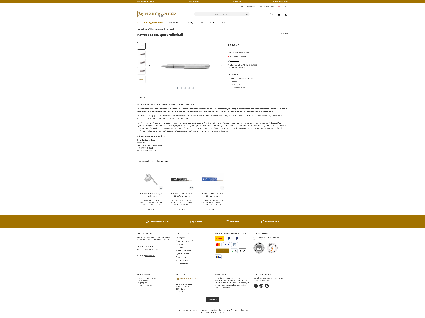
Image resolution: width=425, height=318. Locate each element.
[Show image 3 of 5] (185, 88)
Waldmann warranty (183, 250)
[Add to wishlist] (161, 188)
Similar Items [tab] (162, 161)
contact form (150, 256)
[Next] (221, 66)
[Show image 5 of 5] (193, 88)
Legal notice (180, 247)
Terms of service (182, 260)
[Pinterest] (266, 285)
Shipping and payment (184, 241)
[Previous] (149, 66)
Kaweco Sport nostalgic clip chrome (151, 194)
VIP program (180, 238)
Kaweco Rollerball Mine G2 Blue (175, 118)
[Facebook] (255, 285)
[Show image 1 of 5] (177, 88)
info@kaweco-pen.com (146, 150)
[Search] (247, 14)
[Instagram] (261, 285)
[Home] (140, 22)
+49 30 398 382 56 (145, 246)
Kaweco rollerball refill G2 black (179, 116)
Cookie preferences (183, 263)
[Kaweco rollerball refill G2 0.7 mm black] (182, 179)
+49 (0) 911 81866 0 (145, 148)
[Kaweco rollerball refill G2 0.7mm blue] (212, 179)
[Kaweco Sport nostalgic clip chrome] (151, 179)
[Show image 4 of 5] (189, 88)
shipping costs (201, 310)
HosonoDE (220, 312)
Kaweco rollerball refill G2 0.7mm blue (212, 194)
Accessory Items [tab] (146, 161)
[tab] (144, 97)
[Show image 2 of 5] (181, 88)
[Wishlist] (272, 14)
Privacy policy (181, 257)
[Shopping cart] (285, 14)
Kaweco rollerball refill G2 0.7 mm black (181, 194)
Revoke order (213, 299)
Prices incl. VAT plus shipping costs (238, 52)
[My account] (279, 14)
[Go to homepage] (156, 14)
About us (179, 244)
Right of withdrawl (183, 254)
